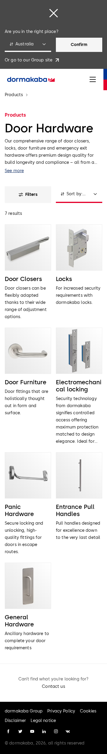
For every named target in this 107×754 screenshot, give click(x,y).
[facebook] (8, 731)
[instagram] (56, 731)
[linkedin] (44, 731)
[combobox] (28, 45)
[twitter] (20, 731)
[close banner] (53, 13)
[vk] (68, 731)
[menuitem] (31, 79)
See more (14, 170)
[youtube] (32, 731)
